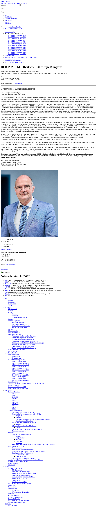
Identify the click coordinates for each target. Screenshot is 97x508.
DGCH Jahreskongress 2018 (17, 47)
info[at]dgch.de (10, 264)
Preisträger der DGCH (19, 322)
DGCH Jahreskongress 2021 (17, 42)
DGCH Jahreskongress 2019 (17, 45)
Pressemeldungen (10, 32)
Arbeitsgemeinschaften (15, 410)
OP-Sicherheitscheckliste (15, 497)
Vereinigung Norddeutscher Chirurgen (23, 344)
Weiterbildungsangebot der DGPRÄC (23, 477)
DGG (6, 282)
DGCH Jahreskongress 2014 (17, 54)
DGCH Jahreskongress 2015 (17, 52)
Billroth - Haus (12, 351)
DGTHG (7, 294)
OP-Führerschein (13, 495)
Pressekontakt (16, 356)
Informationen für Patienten (16, 502)
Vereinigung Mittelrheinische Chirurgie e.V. (25, 341)
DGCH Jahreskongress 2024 (17, 37)
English (25, 3)
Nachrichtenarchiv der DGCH (14, 60)
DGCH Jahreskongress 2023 (17, 38)
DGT (6, 292)
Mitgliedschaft (12, 309)
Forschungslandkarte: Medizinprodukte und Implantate (28, 451)
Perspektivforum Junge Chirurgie (18, 461)
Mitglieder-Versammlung (19, 317)
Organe (10, 312)
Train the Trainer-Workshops (24, 421)
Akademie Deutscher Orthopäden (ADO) (24, 473)
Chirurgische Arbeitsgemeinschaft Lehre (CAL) (26, 414)
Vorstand (14, 314)
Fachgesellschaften (14, 392)
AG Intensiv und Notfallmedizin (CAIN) (24, 426)
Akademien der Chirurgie (16, 468)
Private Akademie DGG (19, 482)
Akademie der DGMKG (19, 478)
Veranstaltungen (9, 55)
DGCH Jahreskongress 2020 (17, 43)
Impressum (4, 3)
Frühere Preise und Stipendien (21, 326)
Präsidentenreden (10, 59)
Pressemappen (16, 358)
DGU (6, 295)
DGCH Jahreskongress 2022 (17, 40)
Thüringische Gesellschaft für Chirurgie (24, 348)
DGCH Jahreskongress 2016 (17, 50)
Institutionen (8, 20)
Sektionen (11, 432)
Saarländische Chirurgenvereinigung (23, 346)
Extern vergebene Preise (19, 327)
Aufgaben (19, 416)
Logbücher (15, 490)
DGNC (7, 287)
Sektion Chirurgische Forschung (21, 434)
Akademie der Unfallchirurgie (21, 471)
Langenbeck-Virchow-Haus (16, 349)
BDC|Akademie (17, 470)
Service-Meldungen (14, 499)
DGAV (7, 280)
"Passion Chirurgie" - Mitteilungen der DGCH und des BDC (23, 57)
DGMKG (8, 285)
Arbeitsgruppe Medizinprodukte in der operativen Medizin (25, 460)
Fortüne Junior (12, 487)
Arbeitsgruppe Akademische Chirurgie (23, 458)
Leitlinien (11, 494)
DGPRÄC (8, 290)
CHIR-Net (11, 465)
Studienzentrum (13, 463)
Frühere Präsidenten (14, 332)
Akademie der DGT (18, 480)
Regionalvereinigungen (15, 334)
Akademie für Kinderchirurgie (21, 475)
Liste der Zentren (21, 456)
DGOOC (8, 288)
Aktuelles (19, 441)
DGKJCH (8, 283)
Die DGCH (8, 17)
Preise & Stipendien (14, 321)
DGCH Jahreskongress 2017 (17, 49)
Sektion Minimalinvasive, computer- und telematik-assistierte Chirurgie (33, 444)
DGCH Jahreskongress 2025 (17, 35)
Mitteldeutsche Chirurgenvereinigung (23, 339)
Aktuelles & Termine (11, 18)
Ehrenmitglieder (13, 331)
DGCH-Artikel (12, 505)
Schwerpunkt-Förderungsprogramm (23, 449)
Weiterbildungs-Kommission (20, 492)
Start (6, 15)
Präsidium (15, 315)
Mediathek (11, 485)
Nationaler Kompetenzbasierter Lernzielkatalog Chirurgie (33, 419)
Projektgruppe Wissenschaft (16, 446)
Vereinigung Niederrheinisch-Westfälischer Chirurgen (28, 343)
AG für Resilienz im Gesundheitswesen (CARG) (26, 429)
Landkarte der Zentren (22, 455)
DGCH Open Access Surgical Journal (19, 483)
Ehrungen (11, 329)
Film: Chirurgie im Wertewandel (14, 62)
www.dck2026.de (17, 83)
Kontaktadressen (17, 448)
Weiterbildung (12, 488)
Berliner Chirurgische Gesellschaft (22, 337)
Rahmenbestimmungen (19, 431)
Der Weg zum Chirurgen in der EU (18, 500)
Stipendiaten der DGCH (19, 324)
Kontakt (19, 3)
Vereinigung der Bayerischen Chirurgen (24, 336)
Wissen (7, 22)
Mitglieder (8, 24)
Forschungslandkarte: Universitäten (22, 453)
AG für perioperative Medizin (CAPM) (24, 422)
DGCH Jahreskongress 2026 (13, 28)
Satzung (10, 319)
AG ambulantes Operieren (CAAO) (23, 412)
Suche (10, 305)
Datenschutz (12, 3)
